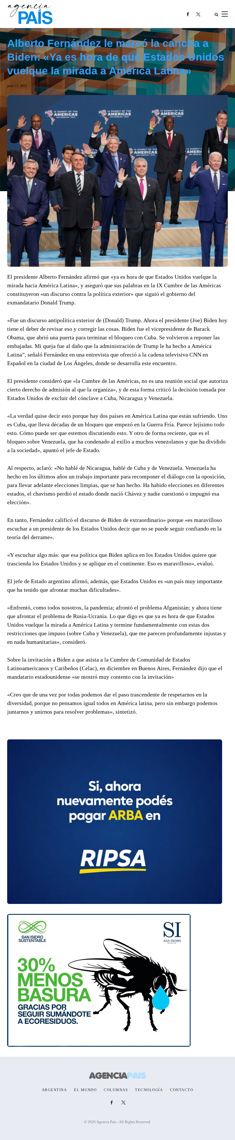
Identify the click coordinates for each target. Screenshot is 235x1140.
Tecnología (149, 1090)
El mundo (85, 1090)
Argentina (54, 1090)
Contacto (181, 1090)
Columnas (116, 1090)
